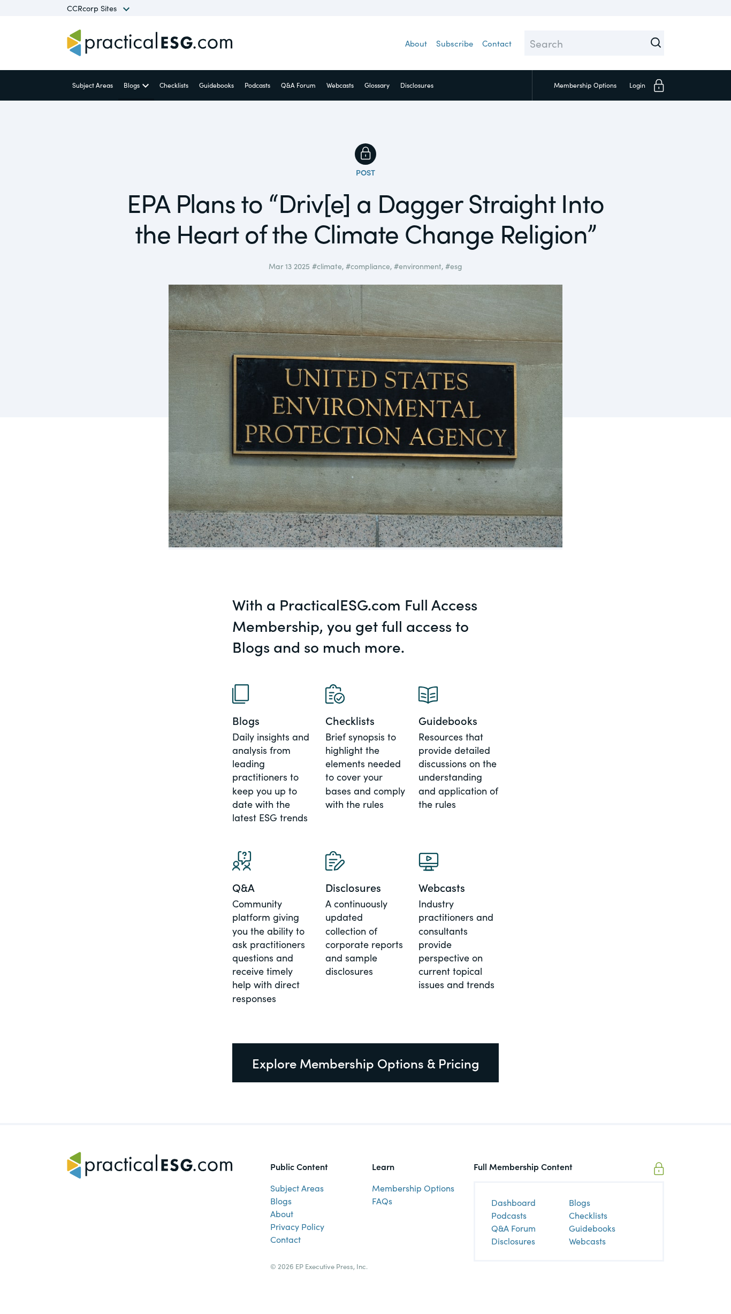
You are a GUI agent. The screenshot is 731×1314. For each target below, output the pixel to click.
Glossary (377, 84)
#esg (453, 266)
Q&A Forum (298, 84)
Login (637, 84)
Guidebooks (216, 84)
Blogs (132, 84)
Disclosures (416, 84)
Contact (497, 43)
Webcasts (340, 84)
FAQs (382, 1200)
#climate (327, 266)
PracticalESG (150, 42)
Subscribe (454, 43)
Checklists (173, 84)
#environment (417, 266)
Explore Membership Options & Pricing (365, 1063)
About (416, 43)
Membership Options (413, 1188)
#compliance (368, 266)
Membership (585, 84)
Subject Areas (92, 84)
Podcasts (257, 84)
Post (365, 172)
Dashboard (513, 1202)
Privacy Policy (297, 1226)
